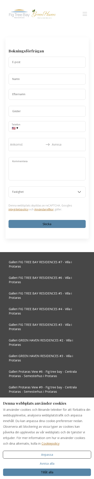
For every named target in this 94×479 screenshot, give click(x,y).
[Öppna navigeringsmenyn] (85, 14)
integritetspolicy (18, 209)
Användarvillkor (44, 209)
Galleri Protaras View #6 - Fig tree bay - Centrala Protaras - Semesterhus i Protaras (43, 373)
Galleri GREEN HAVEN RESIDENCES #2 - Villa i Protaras (41, 342)
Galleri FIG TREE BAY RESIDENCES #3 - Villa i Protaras (40, 327)
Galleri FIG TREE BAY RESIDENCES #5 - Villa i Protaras (40, 295)
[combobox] (47, 192)
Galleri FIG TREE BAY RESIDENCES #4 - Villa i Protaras (40, 311)
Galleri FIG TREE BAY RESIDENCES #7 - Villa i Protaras (40, 264)
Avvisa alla (47, 463)
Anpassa (47, 454)
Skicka (47, 224)
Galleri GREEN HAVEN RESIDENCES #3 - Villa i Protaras (41, 358)
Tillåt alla (47, 472)
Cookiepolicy (50, 443)
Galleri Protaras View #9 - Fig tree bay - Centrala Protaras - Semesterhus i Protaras (43, 389)
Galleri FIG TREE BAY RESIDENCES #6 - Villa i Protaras (40, 280)
